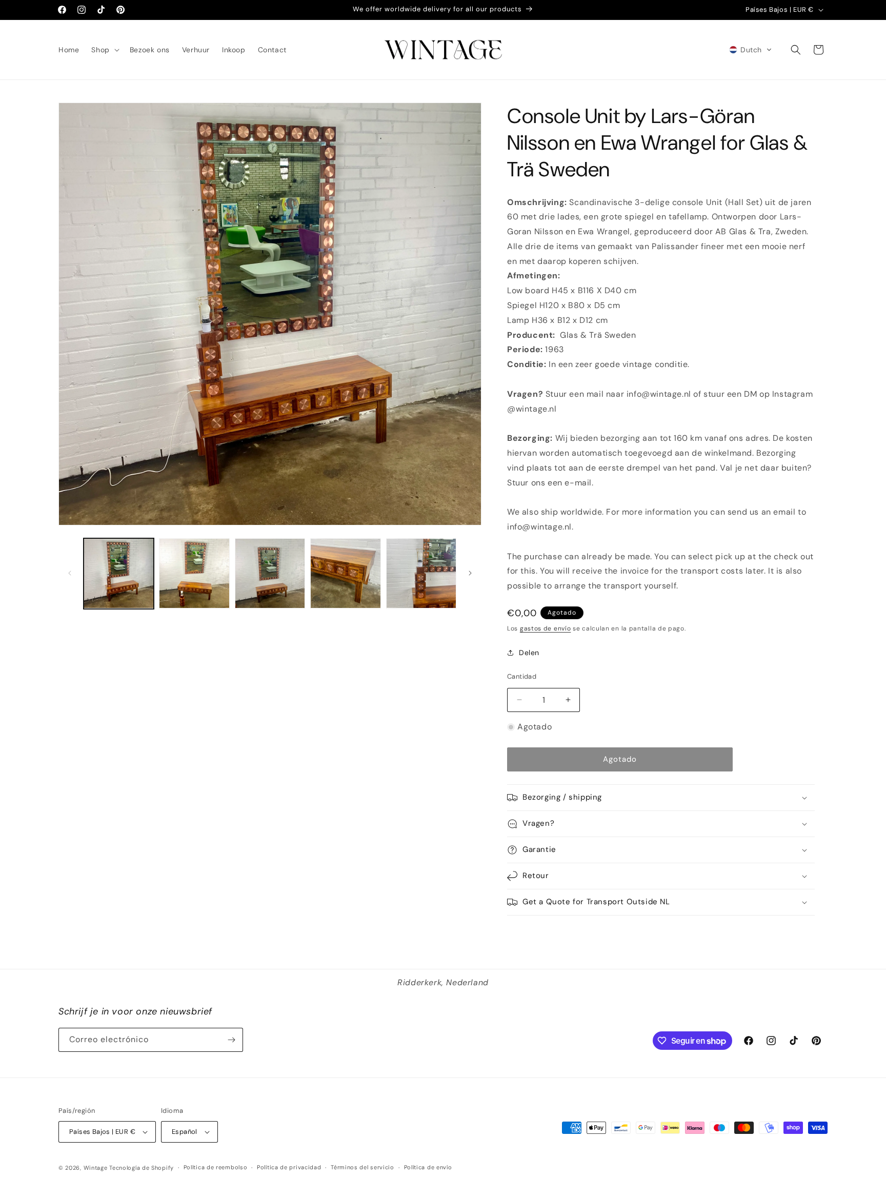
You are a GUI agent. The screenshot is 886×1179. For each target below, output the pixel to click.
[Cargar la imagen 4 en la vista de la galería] (345, 573)
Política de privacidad (289, 1167)
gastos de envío (545, 628)
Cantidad (521, 676)
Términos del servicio (362, 1167)
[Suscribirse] (231, 1040)
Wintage (96, 1167)
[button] (104, 49)
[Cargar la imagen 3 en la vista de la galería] (270, 573)
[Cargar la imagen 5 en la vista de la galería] (421, 573)
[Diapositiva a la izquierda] (69, 573)
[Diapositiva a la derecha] (470, 573)
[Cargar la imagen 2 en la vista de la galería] (194, 573)
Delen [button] (529, 652)
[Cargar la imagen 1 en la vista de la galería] (119, 573)
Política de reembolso (216, 1167)
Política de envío (428, 1167)
